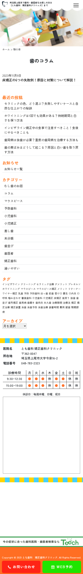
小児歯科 (10, 215)
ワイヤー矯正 (9, 293)
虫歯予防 (32, 307)
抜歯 (72, 298)
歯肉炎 (39, 302)
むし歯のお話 (13, 185)
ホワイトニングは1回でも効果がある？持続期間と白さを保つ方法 (40, 117)
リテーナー (74, 289)
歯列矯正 (13, 302)
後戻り (66, 298)
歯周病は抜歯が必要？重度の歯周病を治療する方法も (41, 139)
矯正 (73, 302)
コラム (9, 193)
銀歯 (67, 307)
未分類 (9, 238)
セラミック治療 (45, 284)
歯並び (9, 245)
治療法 (66, 302)
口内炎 (72, 293)
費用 (62, 307)
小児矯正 (10, 223)
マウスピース (13, 200)
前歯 (51, 293)
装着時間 (54, 307)
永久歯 (47, 302)
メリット (62, 289)
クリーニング (28, 284)
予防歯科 (10, 208)
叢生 (65, 293)
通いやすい (12, 268)
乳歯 (20, 293)
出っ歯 (44, 293)
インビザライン (11, 284)
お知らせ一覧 (13, 169)
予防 (26, 293)
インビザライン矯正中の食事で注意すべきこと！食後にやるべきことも (41, 130)
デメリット (61, 284)
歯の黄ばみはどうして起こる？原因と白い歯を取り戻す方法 (41, 149)
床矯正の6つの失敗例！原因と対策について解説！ (39, 79)
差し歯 (9, 230)
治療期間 (57, 302)
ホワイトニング (11, 289)
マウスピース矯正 (46, 289)
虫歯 (23, 307)
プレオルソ (74, 284)
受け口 (58, 293)
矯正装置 (16, 307)
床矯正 (57, 298)
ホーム (6, 49)
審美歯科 (26, 298)
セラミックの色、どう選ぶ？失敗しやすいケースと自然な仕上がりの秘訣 (41, 105)
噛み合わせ (14, 298)
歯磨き (31, 302)
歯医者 (9, 253)
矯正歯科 (10, 260)
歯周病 (22, 302)
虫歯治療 (43, 307)
